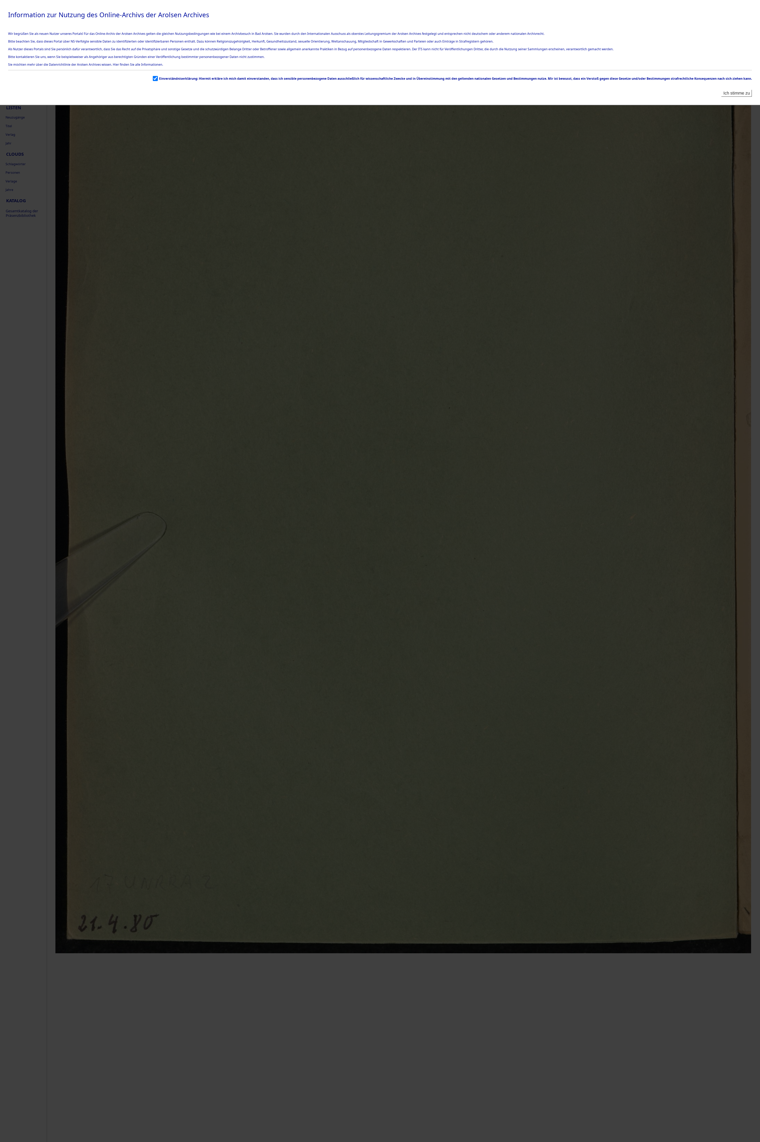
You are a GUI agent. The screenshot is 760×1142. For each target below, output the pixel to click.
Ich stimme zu (736, 93)
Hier (116, 64)
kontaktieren (25, 57)
